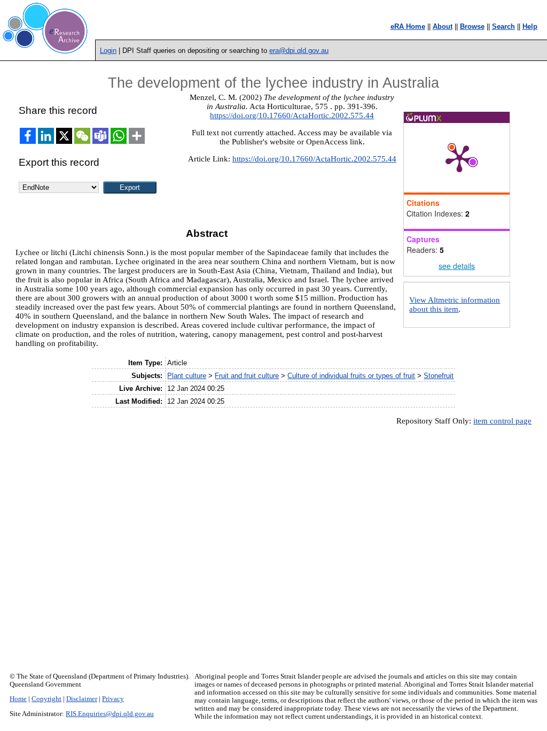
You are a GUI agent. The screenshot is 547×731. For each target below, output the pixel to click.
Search (503, 26)
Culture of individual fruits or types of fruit (351, 376)
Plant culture (186, 376)
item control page (502, 421)
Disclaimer (81, 699)
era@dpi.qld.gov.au (299, 51)
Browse (472, 26)
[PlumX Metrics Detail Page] (459, 158)
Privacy (113, 699)
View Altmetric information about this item (454, 304)
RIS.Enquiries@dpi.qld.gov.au (110, 714)
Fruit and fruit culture (247, 376)
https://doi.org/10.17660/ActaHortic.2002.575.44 (292, 115)
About (442, 26)
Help (529, 26)
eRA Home (407, 26)
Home (18, 699)
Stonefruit (439, 376)
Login (108, 51)
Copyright (46, 699)
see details (457, 265)
